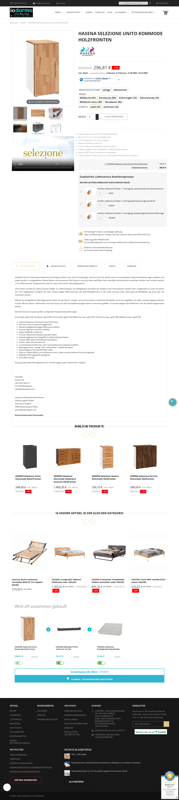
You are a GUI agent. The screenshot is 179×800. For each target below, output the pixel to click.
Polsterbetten (17, 732)
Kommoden (15, 715)
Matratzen (15, 723)
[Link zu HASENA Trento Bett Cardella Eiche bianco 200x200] (109, 552)
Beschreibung (27, 266)
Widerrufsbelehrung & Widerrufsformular (31, 767)
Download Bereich (87, 266)
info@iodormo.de (41, 3)
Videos (112, 266)
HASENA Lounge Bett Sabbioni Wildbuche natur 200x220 (26, 581)
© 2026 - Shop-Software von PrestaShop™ (27, 796)
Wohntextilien (73, 12)
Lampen (88, 12)
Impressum (15, 759)
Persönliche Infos (73, 711)
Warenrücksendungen (75, 715)
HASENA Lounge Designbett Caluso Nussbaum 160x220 (148, 581)
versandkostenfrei (97, 73)
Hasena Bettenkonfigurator (20, 741)
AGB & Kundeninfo (18, 755)
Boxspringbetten (18, 736)
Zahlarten (42, 711)
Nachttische (16, 728)
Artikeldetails (58, 266)
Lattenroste (16, 719)
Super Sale (100, 12)
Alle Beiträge (76, 781)
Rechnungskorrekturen (76, 723)
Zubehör (131, 266)
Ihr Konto (70, 705)
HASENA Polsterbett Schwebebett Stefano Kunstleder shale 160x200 (68, 581)
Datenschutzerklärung (21, 763)
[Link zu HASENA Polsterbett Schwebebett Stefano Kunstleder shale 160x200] (69, 552)
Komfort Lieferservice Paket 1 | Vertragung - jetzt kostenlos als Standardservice (130, 188)
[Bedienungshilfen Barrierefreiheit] (7, 787)
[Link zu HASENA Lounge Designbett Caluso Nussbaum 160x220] (149, 552)
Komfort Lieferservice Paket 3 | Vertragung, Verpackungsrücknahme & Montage (130, 213)
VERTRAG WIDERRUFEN (25, 780)
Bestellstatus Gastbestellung (72, 733)
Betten (13, 711)
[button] (86, 434)
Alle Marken (120, 12)
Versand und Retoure (47, 719)
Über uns (41, 715)
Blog (110, 12)
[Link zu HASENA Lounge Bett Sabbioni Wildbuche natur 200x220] (30, 552)
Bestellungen (71, 719)
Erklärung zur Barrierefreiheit (25, 771)
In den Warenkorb (114, 117)
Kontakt (60, 3)
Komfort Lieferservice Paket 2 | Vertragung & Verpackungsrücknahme (126, 201)
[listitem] (30, 468)
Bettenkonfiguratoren (142, 12)
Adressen (68, 728)
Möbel (58, 12)
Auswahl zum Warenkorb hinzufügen (92, 679)
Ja (58, 663)
